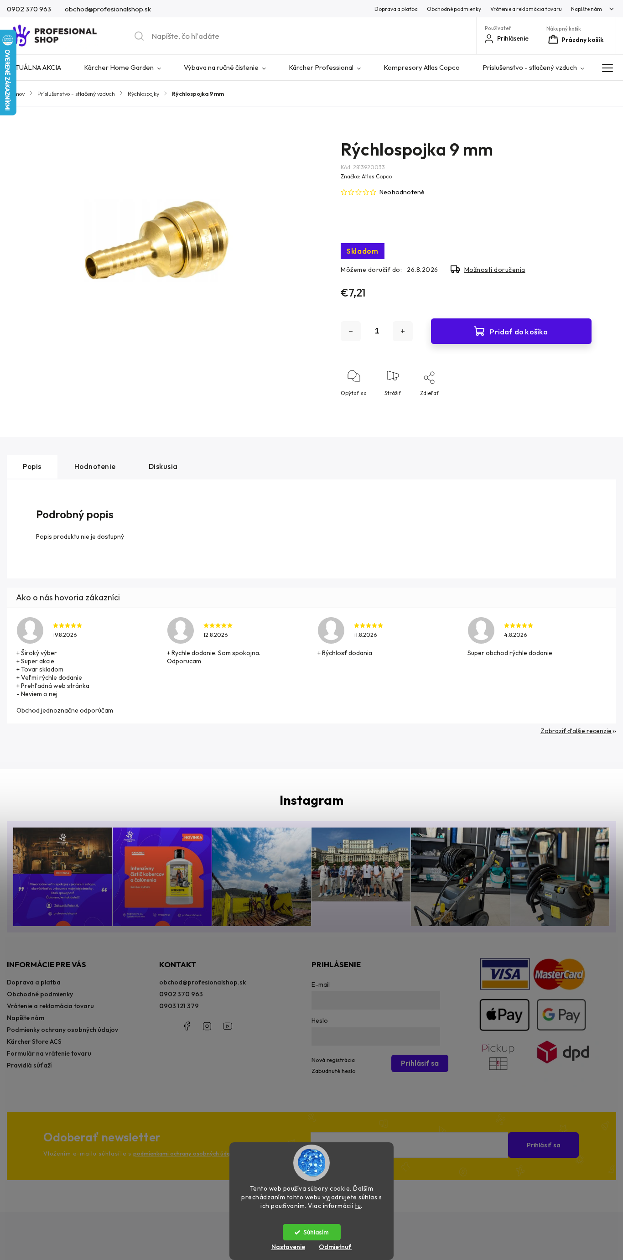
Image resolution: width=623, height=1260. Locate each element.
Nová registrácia (333, 1059)
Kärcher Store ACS (34, 1041)
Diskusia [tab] (163, 466)
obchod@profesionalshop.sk (202, 982)
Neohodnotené (402, 192)
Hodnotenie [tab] (95, 466)
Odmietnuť (335, 1247)
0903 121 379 (179, 1006)
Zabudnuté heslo (334, 1070)
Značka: (366, 176)
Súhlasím (316, 1232)
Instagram (207, 1026)
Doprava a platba (396, 8)
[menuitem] (40, 67)
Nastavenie (288, 1247)
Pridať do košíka (519, 331)
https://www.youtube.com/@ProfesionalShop (227, 1026)
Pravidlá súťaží (29, 1065)
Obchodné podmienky (454, 8)
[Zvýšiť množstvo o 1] (403, 331)
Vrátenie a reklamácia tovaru (526, 8)
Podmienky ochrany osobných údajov (62, 1030)
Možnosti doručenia (494, 270)
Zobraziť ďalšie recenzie (576, 731)
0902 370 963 (181, 994)
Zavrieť (574, 408)
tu (358, 1206)
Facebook (186, 1026)
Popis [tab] (32, 466)
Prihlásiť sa (544, 1145)
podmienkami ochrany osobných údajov (185, 1153)
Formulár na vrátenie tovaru (49, 1053)
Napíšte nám (586, 8)
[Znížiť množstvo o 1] (351, 331)
